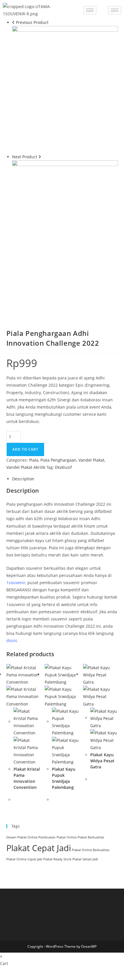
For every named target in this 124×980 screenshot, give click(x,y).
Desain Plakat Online (21, 837)
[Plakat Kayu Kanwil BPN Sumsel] (65, 223)
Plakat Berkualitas (91, 837)
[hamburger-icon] (89, 10)
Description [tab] (23, 478)
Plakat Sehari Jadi (85, 859)
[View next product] (39, 156)
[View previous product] (13, 22)
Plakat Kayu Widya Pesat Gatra (102, 761)
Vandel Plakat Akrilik (25, 467)
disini (11, 640)
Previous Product (32, 22)
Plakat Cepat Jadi (38, 848)
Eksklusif (63, 467)
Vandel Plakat (91, 460)
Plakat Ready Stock (57, 859)
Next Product (24, 156)
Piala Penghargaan (58, 460)
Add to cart (25, 449)
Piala (33, 460)
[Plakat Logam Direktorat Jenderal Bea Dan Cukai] (65, 89)
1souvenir (15, 582)
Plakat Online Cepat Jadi (24, 859)
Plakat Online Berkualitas (90, 850)
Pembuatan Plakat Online (57, 837)
